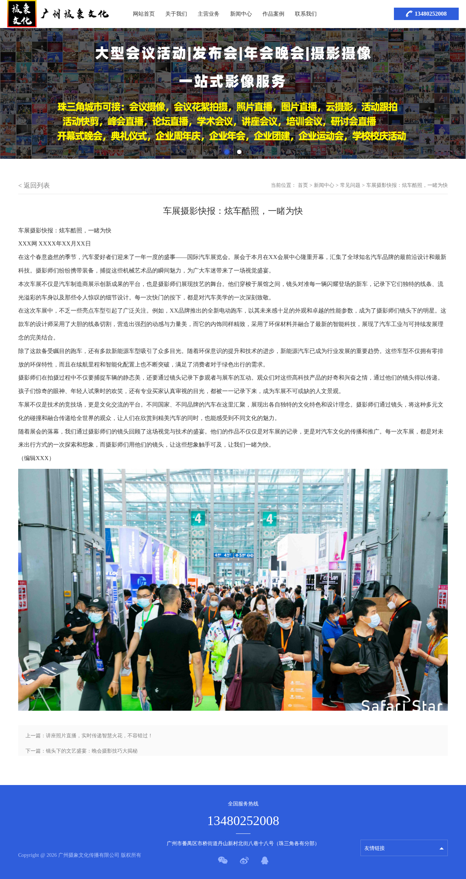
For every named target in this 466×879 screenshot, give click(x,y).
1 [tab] (227, 152)
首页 (303, 185)
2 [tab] (239, 152)
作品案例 (273, 14)
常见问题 (350, 185)
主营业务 (209, 14)
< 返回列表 (34, 185)
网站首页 (144, 14)
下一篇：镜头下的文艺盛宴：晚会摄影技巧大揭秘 (81, 751)
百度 (369, 817)
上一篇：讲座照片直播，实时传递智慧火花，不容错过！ (89, 735)
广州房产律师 (379, 830)
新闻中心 (241, 14)
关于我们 (176, 14)
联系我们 (306, 14)
